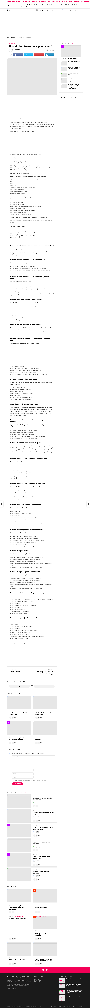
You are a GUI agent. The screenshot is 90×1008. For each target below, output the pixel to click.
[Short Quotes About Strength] (62, 998)
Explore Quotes (53, 1006)
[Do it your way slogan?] (19, 949)
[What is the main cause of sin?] (64, 75)
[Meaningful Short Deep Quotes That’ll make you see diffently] (62, 986)
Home (12, 4)
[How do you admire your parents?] (64, 63)
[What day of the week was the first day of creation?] (64, 80)
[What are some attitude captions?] (19, 874)
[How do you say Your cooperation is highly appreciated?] (19, 895)
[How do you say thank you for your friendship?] (62, 9)
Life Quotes (75, 4)
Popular (34, 890)
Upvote (19, 686)
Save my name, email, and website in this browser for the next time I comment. (30, 780)
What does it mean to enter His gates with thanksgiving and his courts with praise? (73, 86)
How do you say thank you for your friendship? (18, 738)
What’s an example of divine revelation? (17, 10)
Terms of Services (66, 1006)
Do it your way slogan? (17, 959)
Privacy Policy (74, 1006)
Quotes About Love (52, 4)
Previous (7, 11)
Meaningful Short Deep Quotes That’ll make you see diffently (73, 985)
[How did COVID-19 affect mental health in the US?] (45, 949)
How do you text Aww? (69, 58)
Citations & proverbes (27, 6)
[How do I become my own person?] (45, 728)
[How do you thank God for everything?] (19, 859)
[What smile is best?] (1, 504)
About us (59, 1006)
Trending (8, 722)
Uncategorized (19, 916)
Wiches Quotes (15, 6)
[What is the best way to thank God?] (37, 9)
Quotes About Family (39, 4)
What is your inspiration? (17, 918)
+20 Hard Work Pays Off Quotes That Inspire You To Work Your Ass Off (74, 991)
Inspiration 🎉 (29, 4)
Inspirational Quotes (64, 4)
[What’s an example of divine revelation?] (19, 702)
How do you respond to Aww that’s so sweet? (45, 906)
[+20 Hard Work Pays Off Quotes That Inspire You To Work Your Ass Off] (62, 992)
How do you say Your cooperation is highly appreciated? (16, 907)
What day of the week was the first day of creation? (73, 80)
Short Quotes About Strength (73, 996)
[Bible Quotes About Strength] (45, 922)
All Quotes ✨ (19, 4)
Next (82, 11)
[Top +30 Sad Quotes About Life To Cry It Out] (62, 980)
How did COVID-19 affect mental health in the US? (43, 960)
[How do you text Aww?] (71, 51)
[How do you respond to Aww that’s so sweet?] (45, 895)
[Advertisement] (45, 25)
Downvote (44, 686)
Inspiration (18, 710)
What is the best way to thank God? (45, 10)
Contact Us (81, 1006)
